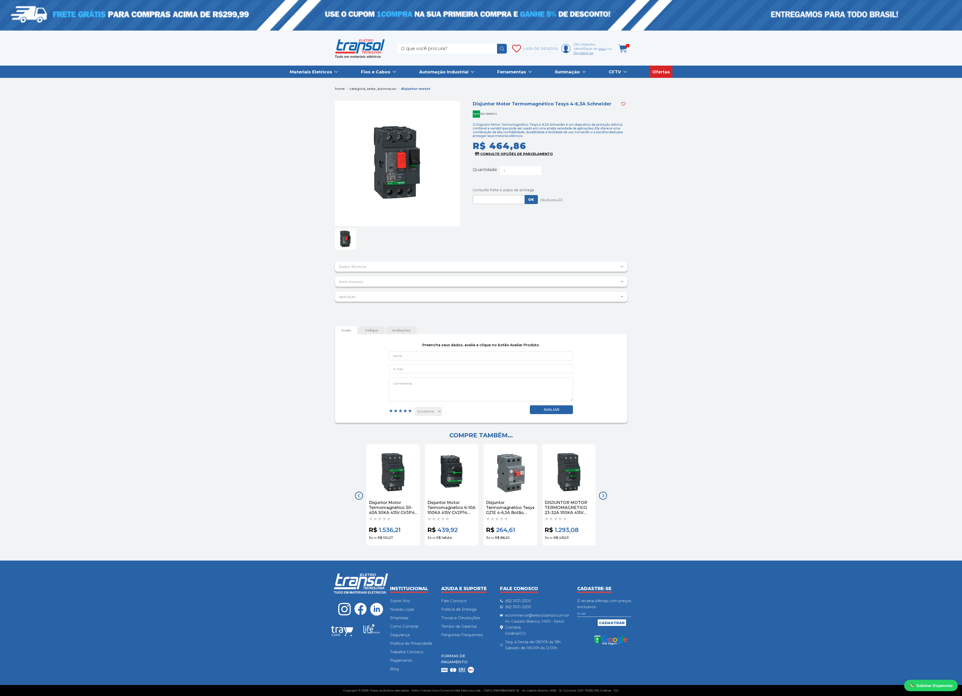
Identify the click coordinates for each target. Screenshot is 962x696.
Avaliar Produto (551, 409)
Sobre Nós (400, 600)
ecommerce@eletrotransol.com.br (537, 615)
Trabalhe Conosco (406, 651)
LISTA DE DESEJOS (540, 48)
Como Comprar (404, 626)
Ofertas (661, 71)
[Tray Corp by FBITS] (342, 632)
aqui (602, 48)
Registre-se (583, 53)
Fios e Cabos (375, 71)
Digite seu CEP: (550, 190)
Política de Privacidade (411, 643)
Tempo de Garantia (458, 626)
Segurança (400, 634)
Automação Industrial (443, 71)
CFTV (615, 71)
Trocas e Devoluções (460, 617)
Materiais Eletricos (311, 71)
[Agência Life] (371, 630)
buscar (502, 49)
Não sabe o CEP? (550, 200)
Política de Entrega (458, 609)
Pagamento (401, 660)
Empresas (399, 617)
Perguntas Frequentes (462, 634)
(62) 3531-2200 (518, 600)
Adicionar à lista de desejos (623, 104)
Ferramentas (511, 71)
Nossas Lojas (402, 609)
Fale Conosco (454, 600)
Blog (394, 668)
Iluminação (567, 71)
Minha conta (565, 48)
